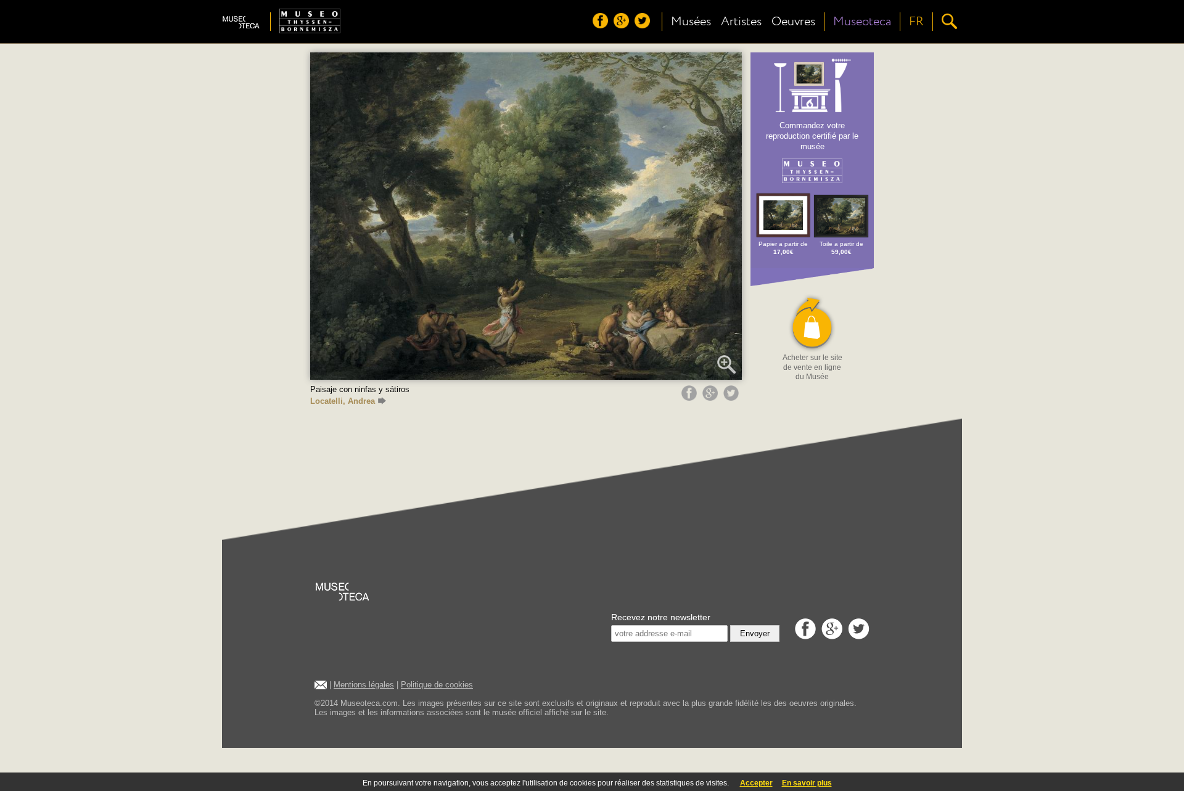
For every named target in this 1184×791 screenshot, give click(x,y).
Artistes (741, 21)
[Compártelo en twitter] (732, 398)
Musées (691, 21)
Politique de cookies (437, 684)
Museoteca (862, 21)
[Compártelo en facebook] (690, 398)
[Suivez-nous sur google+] (623, 25)
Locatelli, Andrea (342, 401)
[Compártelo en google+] (711, 398)
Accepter (756, 783)
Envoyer (755, 633)
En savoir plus (807, 783)
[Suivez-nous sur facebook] (602, 25)
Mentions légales (364, 684)
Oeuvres (793, 21)
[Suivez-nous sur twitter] (644, 25)
